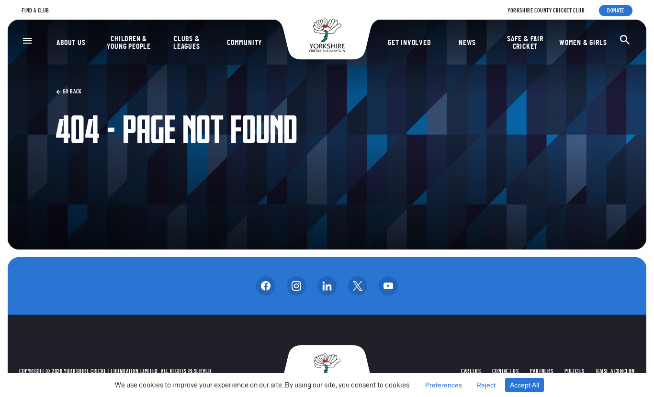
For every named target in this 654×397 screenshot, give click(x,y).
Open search (624, 39)
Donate (615, 10)
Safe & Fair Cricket (525, 42)
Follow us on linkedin (327, 285)
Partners (541, 371)
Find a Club (35, 10)
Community (244, 42)
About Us (70, 42)
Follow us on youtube (388, 285)
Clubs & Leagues (186, 42)
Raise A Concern (615, 371)
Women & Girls (583, 42)
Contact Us (505, 371)
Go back (71, 91)
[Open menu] (27, 40)
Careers (471, 371)
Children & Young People (129, 42)
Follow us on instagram (296, 285)
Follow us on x (357, 285)
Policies (574, 371)
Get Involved (409, 42)
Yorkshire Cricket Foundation (327, 35)
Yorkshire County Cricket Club (546, 10)
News (467, 42)
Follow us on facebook (265, 285)
